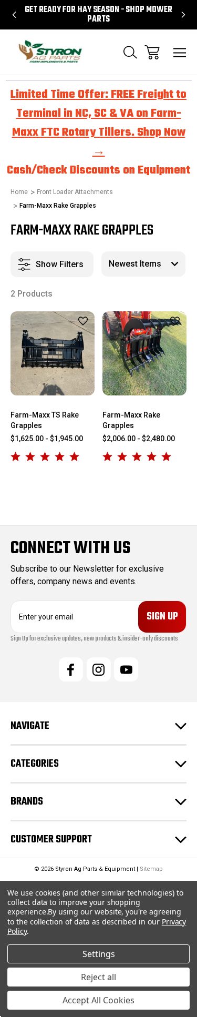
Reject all (98, 977)
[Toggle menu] (179, 52)
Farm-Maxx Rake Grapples (131, 420)
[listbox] (143, 264)
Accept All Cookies (98, 1000)
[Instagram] (99, 669)
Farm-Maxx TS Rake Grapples (45, 420)
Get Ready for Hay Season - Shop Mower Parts (98, 14)
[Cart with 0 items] (152, 52)
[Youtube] (126, 669)
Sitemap (151, 869)
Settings (98, 954)
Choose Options (53, 381)
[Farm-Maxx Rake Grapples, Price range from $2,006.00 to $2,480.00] (144, 353)
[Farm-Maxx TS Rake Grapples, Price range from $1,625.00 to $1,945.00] (53, 353)
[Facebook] (71, 669)
